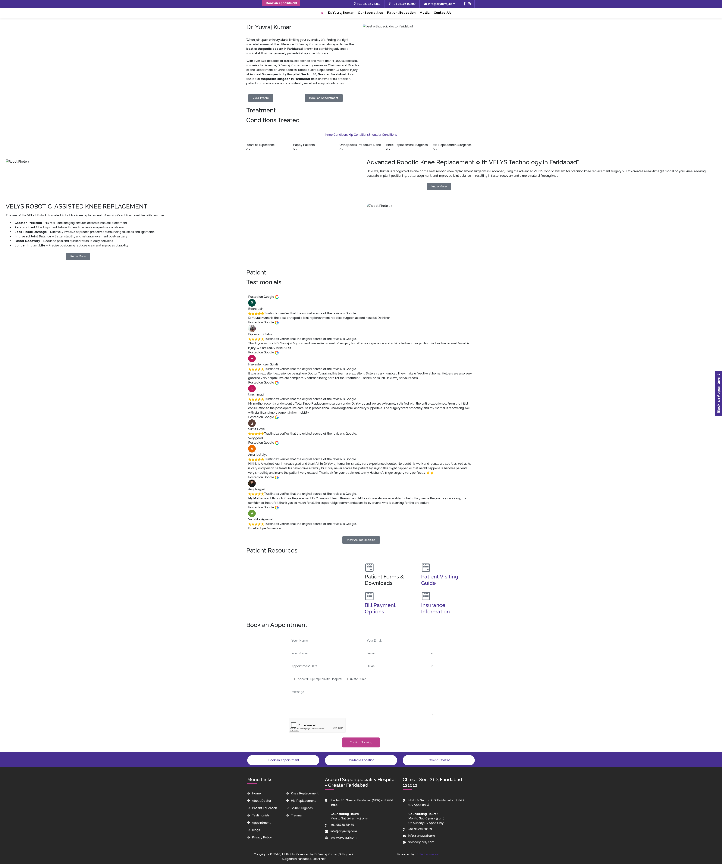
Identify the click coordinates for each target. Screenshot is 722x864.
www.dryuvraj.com (343, 837)
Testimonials (260, 815)
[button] (302, 561)
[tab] (336, 135)
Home (256, 793)
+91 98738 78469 (368, 3)
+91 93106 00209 (403, 3)
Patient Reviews (438, 760)
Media (425, 12)
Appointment (261, 823)
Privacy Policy (261, 837)
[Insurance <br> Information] (426, 596)
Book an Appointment (281, 3)
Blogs (255, 830)
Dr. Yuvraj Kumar (341, 12)
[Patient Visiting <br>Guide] (426, 567)
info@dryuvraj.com (441, 3)
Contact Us (442, 12)
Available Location (361, 760)
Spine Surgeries (301, 808)
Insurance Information (435, 608)
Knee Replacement (304, 793)
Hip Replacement (303, 801)
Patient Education (401, 12)
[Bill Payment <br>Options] (369, 596)
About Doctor (261, 801)
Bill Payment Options (380, 608)
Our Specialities (370, 12)
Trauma (296, 815)
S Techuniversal (428, 854)
